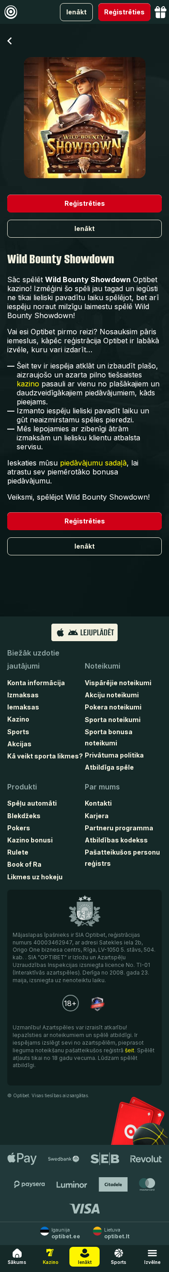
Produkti (22, 786)
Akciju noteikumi (112, 695)
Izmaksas (23, 695)
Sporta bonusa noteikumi (108, 737)
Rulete (17, 852)
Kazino (18, 719)
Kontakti (98, 803)
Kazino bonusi (30, 840)
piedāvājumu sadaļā (93, 462)
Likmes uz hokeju (35, 877)
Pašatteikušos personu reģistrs (122, 857)
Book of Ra (24, 864)
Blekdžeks (24, 816)
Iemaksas (23, 707)
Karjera (97, 816)
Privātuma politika (114, 755)
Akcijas (19, 744)
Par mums (102, 786)
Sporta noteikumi (113, 719)
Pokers (18, 828)
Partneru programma (119, 828)
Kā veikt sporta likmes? (45, 756)
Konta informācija (36, 683)
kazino (28, 383)
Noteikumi (102, 665)
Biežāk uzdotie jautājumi (33, 659)
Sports (18, 732)
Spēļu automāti (32, 803)
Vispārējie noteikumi (118, 683)
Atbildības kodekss (116, 840)
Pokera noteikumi (113, 707)
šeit (129, 1050)
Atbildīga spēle (109, 767)
